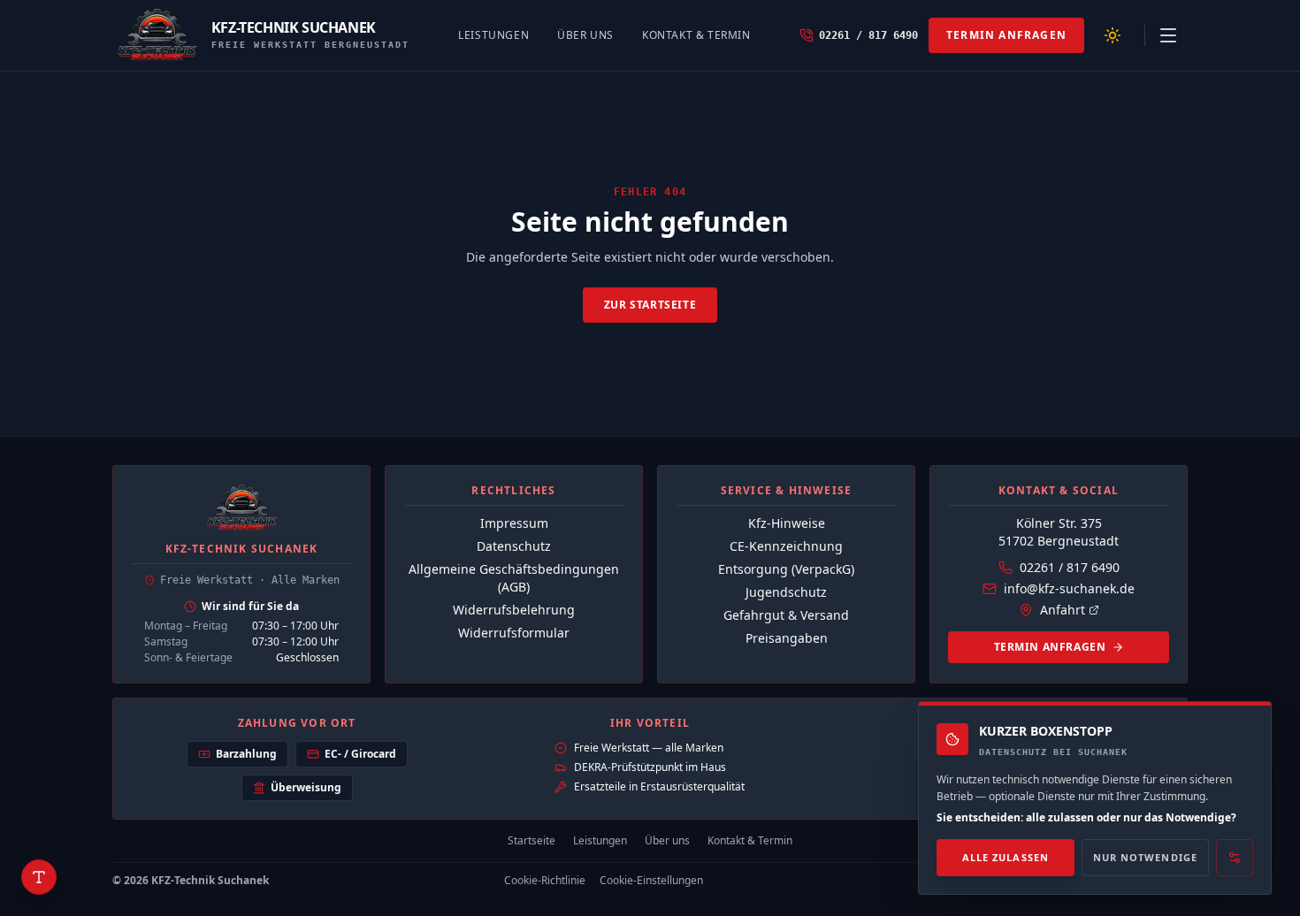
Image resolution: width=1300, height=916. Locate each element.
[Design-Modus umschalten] (1112, 35)
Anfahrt (1062, 609)
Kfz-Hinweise (786, 523)
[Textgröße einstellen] (39, 877)
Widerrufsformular (514, 632)
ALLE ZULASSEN (1005, 857)
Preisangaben (787, 638)
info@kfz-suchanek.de (1069, 588)
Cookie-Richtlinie (544, 881)
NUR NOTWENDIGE (1145, 857)
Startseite (531, 841)
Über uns (585, 35)
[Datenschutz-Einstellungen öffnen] (1234, 858)
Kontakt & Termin (696, 35)
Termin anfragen (1006, 34)
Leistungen (493, 35)
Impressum (514, 523)
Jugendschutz (786, 592)
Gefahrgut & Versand (786, 615)
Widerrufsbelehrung (514, 609)
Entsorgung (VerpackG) (786, 569)
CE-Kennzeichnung (786, 546)
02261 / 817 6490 (1070, 567)
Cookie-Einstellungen (651, 881)
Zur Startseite (650, 304)
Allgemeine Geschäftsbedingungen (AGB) (514, 578)
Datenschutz (514, 546)
